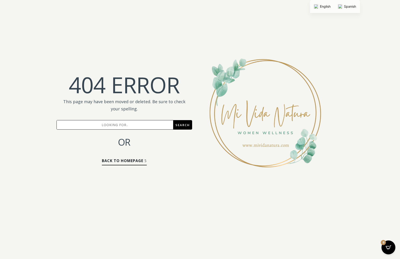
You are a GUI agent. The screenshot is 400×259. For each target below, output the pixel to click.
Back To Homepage (122, 160)
